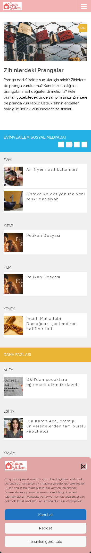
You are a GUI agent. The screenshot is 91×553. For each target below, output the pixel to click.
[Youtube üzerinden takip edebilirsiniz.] (69, 144)
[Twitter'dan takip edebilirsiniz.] (77, 144)
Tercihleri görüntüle (45, 541)
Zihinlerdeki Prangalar (34, 70)
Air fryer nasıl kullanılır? (52, 169)
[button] (83, 466)
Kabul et (45, 515)
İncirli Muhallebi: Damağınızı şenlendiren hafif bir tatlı (51, 323)
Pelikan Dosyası (43, 235)
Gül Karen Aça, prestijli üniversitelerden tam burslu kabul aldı (56, 426)
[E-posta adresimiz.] (84, 144)
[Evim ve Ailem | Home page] (15, 6)
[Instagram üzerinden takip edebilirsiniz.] (61, 144)
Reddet (45, 528)
